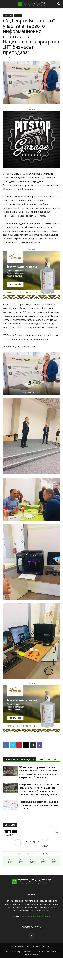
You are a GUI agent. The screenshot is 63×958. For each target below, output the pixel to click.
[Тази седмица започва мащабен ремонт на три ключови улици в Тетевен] (10, 805)
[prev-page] (28, 816)
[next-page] (33, 816)
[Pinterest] (19, 745)
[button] (4, 4)
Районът (18, 15)
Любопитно (8, 15)
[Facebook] (6, 745)
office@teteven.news (41, 916)
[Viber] (39, 745)
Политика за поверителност (39, 946)
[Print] (33, 745)
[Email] (26, 745)
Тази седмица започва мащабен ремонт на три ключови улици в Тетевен (38, 805)
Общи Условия (17, 946)
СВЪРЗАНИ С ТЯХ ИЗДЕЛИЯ (19, 759)
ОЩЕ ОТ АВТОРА (47, 759)
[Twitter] (13, 745)
